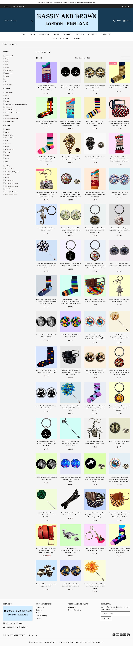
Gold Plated (8, 107)
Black (6, 61)
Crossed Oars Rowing (11, 194)
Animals (7, 129)
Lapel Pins (106, 34)
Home (5, 44)
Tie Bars (76, 38)
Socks (56, 34)
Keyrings (92, 34)
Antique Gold (9, 56)
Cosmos (7, 152)
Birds (6, 141)
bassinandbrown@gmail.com (17, 627)
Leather (7, 115)
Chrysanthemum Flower (11, 183)
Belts (32, 34)
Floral (7, 158)
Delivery (39, 610)
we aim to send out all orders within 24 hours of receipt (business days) (66, 2)
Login (127, 20)
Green (7, 76)
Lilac (6, 82)
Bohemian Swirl (9, 169)
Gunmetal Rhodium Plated (12, 113)
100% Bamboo (9, 92)
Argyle (7, 132)
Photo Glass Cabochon (11, 118)
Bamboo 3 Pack (9, 138)
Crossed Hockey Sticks (11, 192)
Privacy (38, 618)
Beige (6, 59)
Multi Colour (8, 84)
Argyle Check (9, 135)
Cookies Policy (41, 615)
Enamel (7, 101)
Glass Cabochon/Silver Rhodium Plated (16, 104)
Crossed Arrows (9, 189)
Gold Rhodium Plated (11, 110)
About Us (71, 607)
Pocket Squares (60, 38)
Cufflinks (44, 34)
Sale (54, 526)
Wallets (80, 34)
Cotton (7, 98)
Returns (38, 612)
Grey (6, 79)
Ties (23, 34)
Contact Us (40, 607)
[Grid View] (37, 57)
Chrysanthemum (9, 149)
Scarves (67, 34)
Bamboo (7, 95)
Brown (7, 67)
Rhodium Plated (9, 121)
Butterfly (7, 174)
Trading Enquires (74, 610)
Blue (6, 64)
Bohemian (8, 143)
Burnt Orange (9, 70)
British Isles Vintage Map (12, 172)
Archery (7, 166)
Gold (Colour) (9, 73)
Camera (7, 177)
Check (7, 146)
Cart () (118, 20)
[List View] (40, 57)
